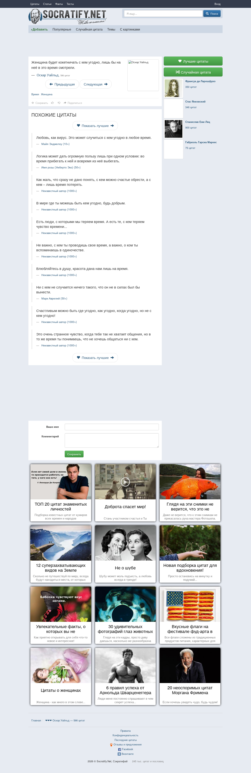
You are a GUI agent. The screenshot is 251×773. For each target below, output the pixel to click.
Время (35, 94)
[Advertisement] (125, 45)
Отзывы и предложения (128, 744)
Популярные (62, 29)
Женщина (46, 94)
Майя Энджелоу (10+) (55, 144)
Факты (59, 4)
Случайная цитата (89, 29)
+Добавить (39, 29)
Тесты (70, 4)
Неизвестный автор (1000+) (59, 191)
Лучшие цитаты (195, 61)
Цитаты (34, 4)
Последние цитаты (126, 740)
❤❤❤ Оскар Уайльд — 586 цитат (65, 720)
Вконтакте (128, 754)
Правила (125, 731)
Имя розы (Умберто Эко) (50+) (61, 167)
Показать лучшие (95, 125)
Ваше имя (52, 427)
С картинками (130, 29)
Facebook (127, 749)
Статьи (47, 4)
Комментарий (50, 436)
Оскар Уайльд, (53, 75)
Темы (111, 29)
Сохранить (74, 454)
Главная (36, 720)
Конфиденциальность (125, 735)
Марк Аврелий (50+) (54, 298)
